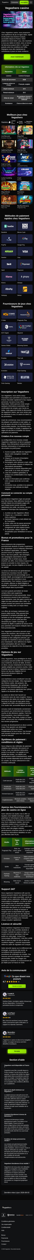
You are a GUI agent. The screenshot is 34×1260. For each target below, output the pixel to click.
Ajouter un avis (17, 986)
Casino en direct (13, 122)
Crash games (21, 122)
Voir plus (17, 1051)
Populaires (4, 122)
